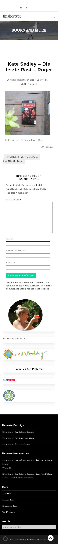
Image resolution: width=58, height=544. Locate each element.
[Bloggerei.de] (9, 379)
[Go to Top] (50, 538)
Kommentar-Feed (9, 506)
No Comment (30, 84)
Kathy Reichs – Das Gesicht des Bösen (18, 438)
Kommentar (13, 199)
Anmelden (6, 493)
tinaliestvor (12, 16)
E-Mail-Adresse (16, 250)
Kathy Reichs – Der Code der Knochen (18, 432)
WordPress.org (8, 512)
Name (10, 238)
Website (10, 262)
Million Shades (42, 539)
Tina (45, 79)
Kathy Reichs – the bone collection (16, 444)
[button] (5, 538)
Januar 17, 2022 (27, 79)
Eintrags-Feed (8, 500)
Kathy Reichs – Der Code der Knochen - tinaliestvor (23, 460)
